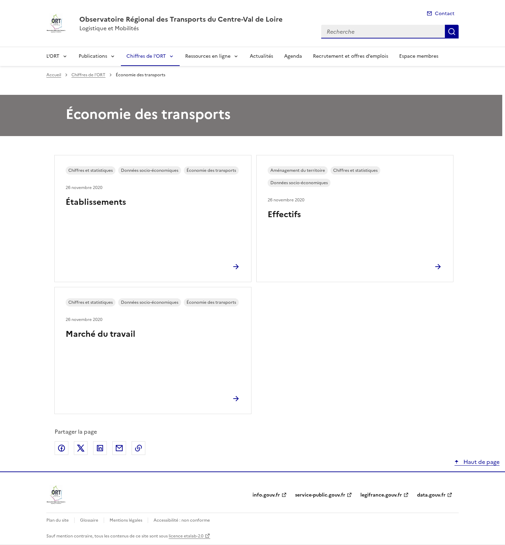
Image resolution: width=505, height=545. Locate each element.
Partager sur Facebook (61, 448)
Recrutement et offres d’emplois (350, 56)
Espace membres (418, 56)
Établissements (96, 202)
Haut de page (481, 462)
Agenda (293, 56)
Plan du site (57, 520)
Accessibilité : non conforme (182, 520)
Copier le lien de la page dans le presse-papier (138, 448)
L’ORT (52, 56)
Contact (444, 13)
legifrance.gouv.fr (381, 495)
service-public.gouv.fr (320, 495)
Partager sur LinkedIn (100, 448)
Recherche (452, 31)
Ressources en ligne (208, 56)
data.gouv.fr (431, 495)
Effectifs (284, 214)
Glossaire (89, 520)
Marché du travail (100, 334)
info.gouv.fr (266, 495)
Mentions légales (126, 520)
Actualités (261, 56)
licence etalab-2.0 (186, 536)
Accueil (53, 75)
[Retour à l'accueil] (56, 494)
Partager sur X (81, 448)
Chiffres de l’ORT (146, 56)
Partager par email (119, 448)
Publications (93, 56)
